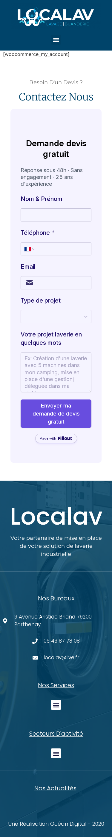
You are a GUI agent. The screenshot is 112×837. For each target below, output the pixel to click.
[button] (56, 40)
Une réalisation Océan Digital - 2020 (56, 823)
